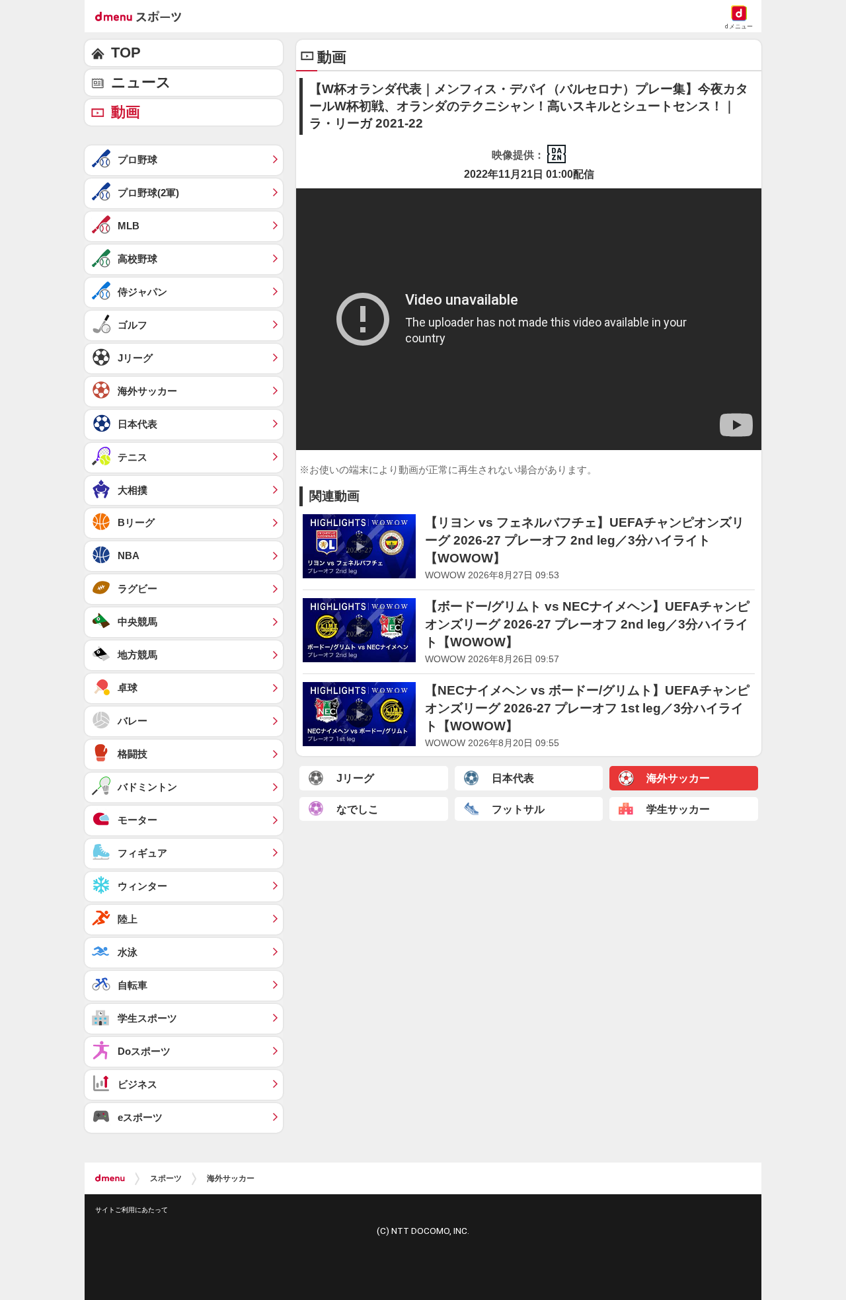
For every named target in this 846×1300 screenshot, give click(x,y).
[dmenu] (110, 1178)
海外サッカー (230, 1178)
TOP (126, 52)
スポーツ (166, 1178)
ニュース (141, 82)
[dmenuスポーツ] (143, 15)
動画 (125, 112)
